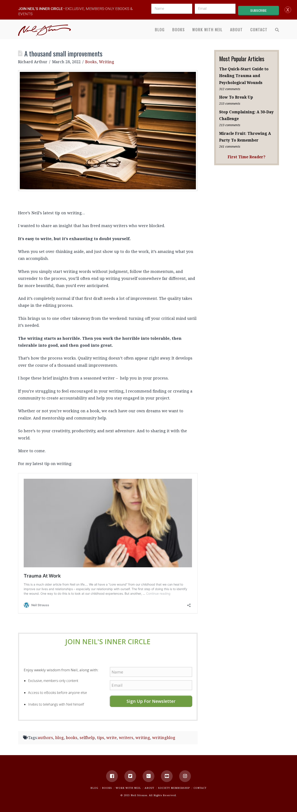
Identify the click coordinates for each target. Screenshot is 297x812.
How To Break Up (236, 97)
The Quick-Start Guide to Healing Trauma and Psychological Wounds (244, 75)
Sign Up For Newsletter (151, 701)
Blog (94, 787)
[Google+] (148, 776)
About (149, 787)
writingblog (163, 737)
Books (91, 61)
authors (45, 737)
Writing (106, 61)
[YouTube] (167, 776)
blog (59, 737)
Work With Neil (128, 787)
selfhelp (87, 737)
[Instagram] (185, 776)
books (71, 737)
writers (126, 737)
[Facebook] (112, 776)
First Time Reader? (246, 156)
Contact (200, 787)
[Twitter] (130, 776)
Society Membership (174, 787)
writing (142, 737)
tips (100, 737)
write (111, 737)
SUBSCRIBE (258, 10)
